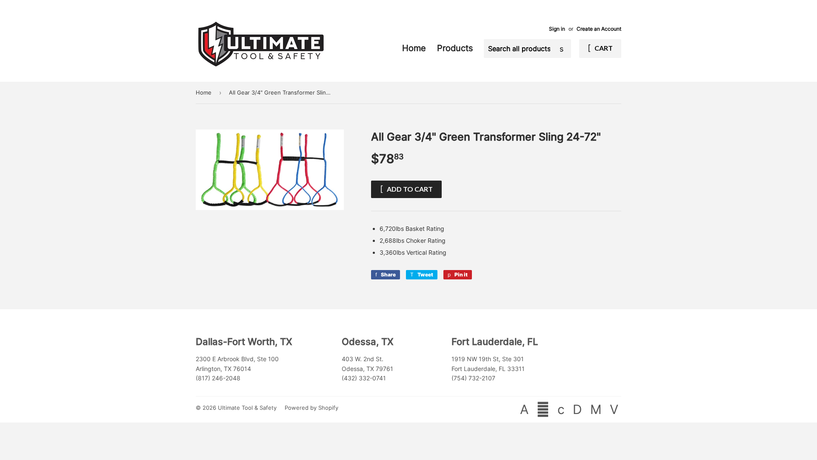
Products (456, 48)
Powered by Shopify (311, 407)
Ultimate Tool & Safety (247, 407)
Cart (603, 48)
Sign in (557, 29)
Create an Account (599, 29)
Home (415, 48)
